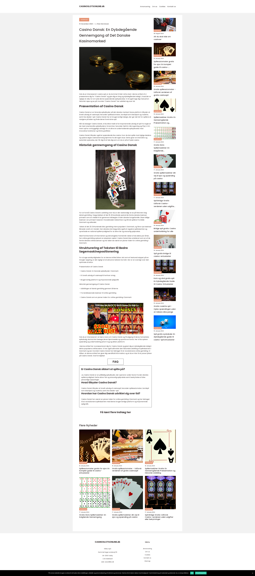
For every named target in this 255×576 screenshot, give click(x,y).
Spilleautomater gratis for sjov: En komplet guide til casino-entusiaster (164, 64)
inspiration (157, 30)
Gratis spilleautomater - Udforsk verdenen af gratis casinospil (165, 92)
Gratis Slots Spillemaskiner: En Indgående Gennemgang (161, 148)
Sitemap (147, 561)
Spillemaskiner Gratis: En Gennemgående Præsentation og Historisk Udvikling (165, 120)
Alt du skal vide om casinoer (162, 38)
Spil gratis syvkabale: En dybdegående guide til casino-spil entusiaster (164, 337)
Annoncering (145, 6)
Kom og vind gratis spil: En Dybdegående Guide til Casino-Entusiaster (164, 281)
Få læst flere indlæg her (115, 412)
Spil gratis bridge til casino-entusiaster (162, 254)
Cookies (162, 6)
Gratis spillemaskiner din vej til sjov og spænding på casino (165, 175)
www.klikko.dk (109, 562)
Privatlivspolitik (201, 573)
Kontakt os (171, 6)
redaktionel (84, 20)
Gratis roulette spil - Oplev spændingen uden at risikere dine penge (165, 309)
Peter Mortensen (103, 24)
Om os (154, 6)
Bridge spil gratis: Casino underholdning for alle (165, 229)
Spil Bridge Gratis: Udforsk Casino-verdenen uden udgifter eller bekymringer (164, 203)
